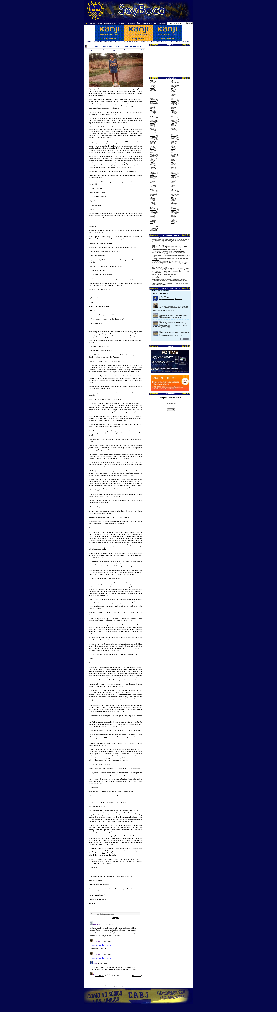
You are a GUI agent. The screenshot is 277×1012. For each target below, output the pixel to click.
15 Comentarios (136, 976)
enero (151, 90)
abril (151, 86)
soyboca (111, 914)
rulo (160, 313)
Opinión (92, 23)
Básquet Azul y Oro (110, 23)
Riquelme (124, 336)
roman (106, 914)
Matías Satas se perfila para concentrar (162, 267)
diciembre (173, 81)
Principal (136, 41)
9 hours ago (178, 317)
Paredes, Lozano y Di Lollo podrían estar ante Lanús (166, 274)
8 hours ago (171, 310)
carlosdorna (162, 303)
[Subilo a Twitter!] (144, 50)
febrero (152, 89)
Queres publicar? (138, 1007)
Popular (166, 290)
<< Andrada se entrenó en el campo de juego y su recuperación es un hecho (109, 41)
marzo (152, 88)
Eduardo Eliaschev (99, 976)
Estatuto (121, 23)
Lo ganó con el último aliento (159, 237)
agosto (152, 81)
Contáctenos (147, 1007)
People (154, 290)
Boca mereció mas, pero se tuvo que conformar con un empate (168, 279)
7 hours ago (178, 299)
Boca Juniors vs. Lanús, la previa (160, 245)
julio (151, 82)
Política (99, 23)
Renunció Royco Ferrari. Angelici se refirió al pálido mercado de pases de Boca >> (166, 41)
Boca (105, 737)
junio (151, 84)
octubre (173, 84)
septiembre (174, 85)
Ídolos (139, 23)
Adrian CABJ (162, 296)
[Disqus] (115, 948)
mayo (151, 85)
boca (98, 914)
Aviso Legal (130, 1007)
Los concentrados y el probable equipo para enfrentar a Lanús (168, 251)
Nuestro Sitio (131, 23)
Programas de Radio (149, 23)
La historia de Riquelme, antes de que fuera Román (115, 46)
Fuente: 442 (92, 903)
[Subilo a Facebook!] (142, 50)
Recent (160, 290)
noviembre (173, 82)
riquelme (102, 914)
